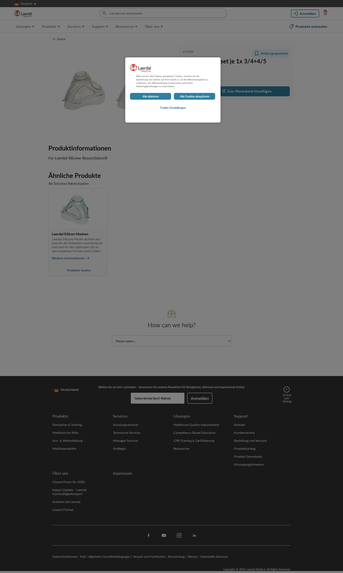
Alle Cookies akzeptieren (194, 96)
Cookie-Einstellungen (173, 108)
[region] (173, 90)
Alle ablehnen (151, 96)
